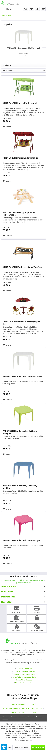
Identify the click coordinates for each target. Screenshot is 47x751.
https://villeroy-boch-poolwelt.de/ (24, 677)
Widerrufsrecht (36, 708)
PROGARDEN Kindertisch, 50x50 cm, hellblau (20, 486)
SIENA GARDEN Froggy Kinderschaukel (21, 103)
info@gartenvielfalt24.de (33, 580)
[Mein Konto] (37, 9)
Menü (9, 9)
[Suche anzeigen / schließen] (25, 9)
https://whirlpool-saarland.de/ (24, 671)
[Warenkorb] (43, 9)
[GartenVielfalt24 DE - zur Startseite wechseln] (12, 3)
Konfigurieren (38, 747)
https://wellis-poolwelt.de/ (24, 683)
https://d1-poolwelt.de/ (24, 680)
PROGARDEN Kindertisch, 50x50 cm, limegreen (20, 432)
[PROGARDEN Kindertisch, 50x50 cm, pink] (23, 525)
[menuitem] (6, 9)
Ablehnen (7, 747)
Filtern (8, 65)
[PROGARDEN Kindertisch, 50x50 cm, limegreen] (23, 415)
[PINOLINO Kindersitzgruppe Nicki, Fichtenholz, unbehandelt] (23, 197)
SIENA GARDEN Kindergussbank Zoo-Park (22, 267)
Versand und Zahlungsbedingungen (16, 708)
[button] (4, 747)
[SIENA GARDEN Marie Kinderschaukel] (23, 142)
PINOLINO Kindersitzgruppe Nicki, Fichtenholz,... (19, 213)
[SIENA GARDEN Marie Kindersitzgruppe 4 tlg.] (23, 306)
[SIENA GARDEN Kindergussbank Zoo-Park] (23, 251)
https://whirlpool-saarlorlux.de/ (24, 674)
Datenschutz (15, 712)
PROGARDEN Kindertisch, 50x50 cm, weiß (23, 48)
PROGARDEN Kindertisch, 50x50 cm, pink (22, 540)
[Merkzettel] (31, 9)
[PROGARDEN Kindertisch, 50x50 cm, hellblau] (23, 470)
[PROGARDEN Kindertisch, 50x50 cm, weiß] (23, 37)
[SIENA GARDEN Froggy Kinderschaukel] (23, 87)
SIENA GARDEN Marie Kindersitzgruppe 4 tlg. (22, 323)
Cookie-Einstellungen (18, 704)
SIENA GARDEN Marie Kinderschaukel (20, 158)
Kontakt (31, 704)
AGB (23, 712)
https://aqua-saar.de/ (24, 668)
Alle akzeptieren (21, 747)
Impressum (32, 712)
